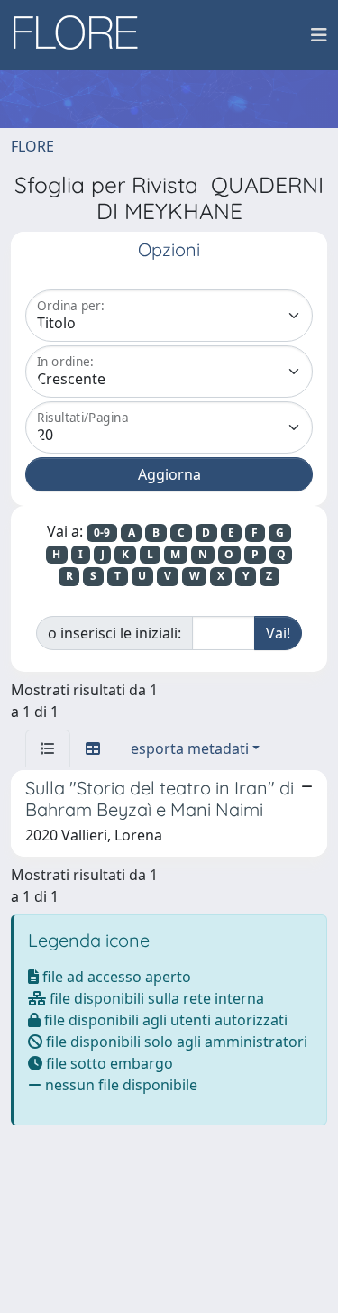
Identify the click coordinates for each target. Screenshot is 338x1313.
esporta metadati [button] (190, 748)
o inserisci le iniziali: (114, 633)
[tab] (47, 748)
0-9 (102, 532)
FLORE (32, 146)
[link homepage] (82, 35)
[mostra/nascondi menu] (319, 35)
